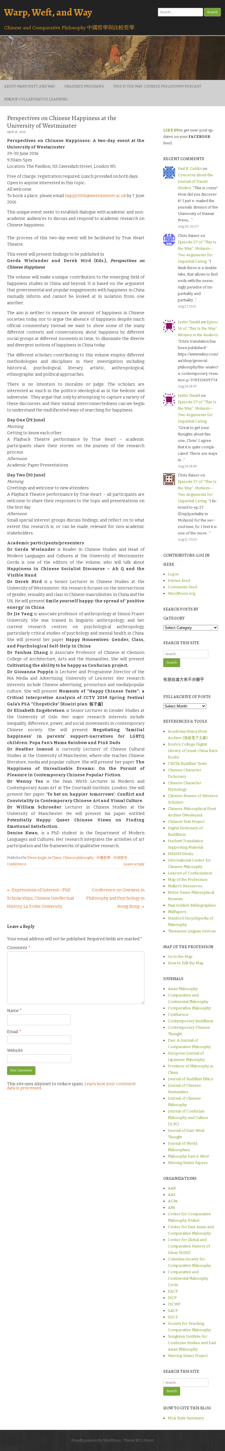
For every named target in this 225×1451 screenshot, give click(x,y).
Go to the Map (180, 956)
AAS (171, 1194)
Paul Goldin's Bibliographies (192, 905)
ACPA (173, 1201)
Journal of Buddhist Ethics (190, 1079)
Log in (173, 574)
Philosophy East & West (188, 1156)
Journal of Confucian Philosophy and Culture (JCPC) (188, 1117)
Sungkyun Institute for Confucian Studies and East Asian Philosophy (192, 1342)
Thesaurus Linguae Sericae (192, 931)
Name (14, 1010)
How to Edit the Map (186, 963)
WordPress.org (181, 593)
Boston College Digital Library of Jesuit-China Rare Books (193, 750)
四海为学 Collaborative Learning (36, 99)
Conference (16, 864)
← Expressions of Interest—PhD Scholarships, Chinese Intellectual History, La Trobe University (40, 898)
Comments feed (182, 587)
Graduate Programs (84, 86)
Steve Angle (37, 858)
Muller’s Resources (185, 886)
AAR (172, 1188)
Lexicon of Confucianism (190, 873)
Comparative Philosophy (189, 1008)
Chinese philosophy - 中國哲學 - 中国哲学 (95, 858)
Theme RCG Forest (139, 1440)
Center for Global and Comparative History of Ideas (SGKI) (189, 1246)
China (56, 858)
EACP (173, 1291)
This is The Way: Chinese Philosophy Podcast (157, 86)
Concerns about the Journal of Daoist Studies (195, 181)
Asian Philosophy (183, 989)
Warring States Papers (188, 1163)
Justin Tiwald (189, 322)
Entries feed (179, 580)
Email (14, 1031)
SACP (173, 1310)
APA (171, 1207)
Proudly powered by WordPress (96, 1440)
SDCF (173, 1317)
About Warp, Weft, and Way (29, 86)
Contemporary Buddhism (190, 1021)
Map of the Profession (187, 879)
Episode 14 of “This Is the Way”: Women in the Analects (199, 328)
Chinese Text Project (186, 821)
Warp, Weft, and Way (48, 12)
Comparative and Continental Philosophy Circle (188, 1278)
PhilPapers (177, 912)
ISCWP (174, 1304)
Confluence (178, 1014)
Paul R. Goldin (190, 168)
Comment (18, 947)
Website (15, 1050)
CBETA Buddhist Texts (187, 763)
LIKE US (171, 130)
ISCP (172, 1298)
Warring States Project (188, 1355)
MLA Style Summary (186, 1418)
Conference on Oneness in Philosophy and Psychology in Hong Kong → (115, 898)
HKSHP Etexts (180, 854)
